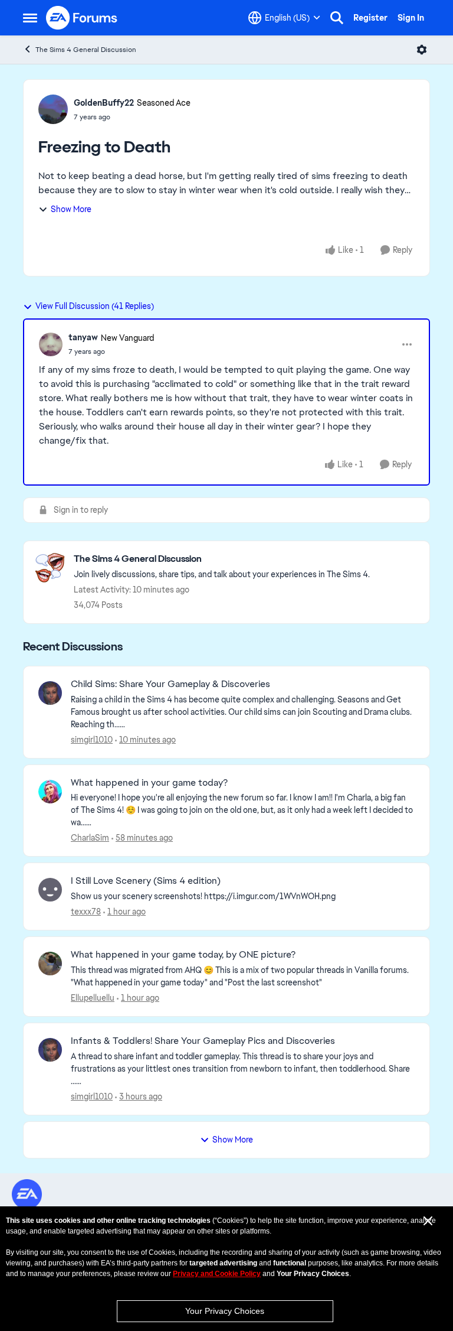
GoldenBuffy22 (104, 102)
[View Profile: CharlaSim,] (50, 791)
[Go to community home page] (82, 18)
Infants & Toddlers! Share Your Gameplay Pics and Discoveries (203, 1041)
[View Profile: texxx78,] (50, 890)
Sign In (411, 17)
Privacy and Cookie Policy (217, 1274)
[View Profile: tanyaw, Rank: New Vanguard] (51, 344)
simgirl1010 (92, 739)
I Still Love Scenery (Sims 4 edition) (146, 881)
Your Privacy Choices (224, 1311)
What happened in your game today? (149, 783)
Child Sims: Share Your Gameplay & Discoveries (170, 684)
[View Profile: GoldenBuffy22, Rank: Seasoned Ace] (53, 109)
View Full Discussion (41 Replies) (94, 306)
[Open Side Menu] (30, 18)
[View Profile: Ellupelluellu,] (50, 963)
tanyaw (83, 337)
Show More (71, 209)
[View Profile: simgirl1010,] (50, 693)
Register (370, 17)
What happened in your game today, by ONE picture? (183, 955)
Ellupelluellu (92, 997)
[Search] (337, 18)
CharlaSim (90, 837)
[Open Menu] (421, 49)
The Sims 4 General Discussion (85, 49)
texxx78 (86, 911)
